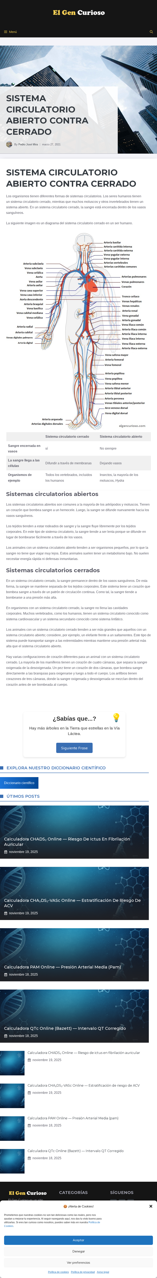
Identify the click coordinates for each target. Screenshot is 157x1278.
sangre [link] (89, 207)
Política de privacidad (83, 1272)
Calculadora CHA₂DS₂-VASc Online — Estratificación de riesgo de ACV (84, 1085)
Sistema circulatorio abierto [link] (121, 436)
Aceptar (78, 1240)
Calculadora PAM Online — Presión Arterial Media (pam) (62, 967)
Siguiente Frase (74, 748)
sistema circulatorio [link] (25, 201)
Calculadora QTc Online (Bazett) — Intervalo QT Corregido (65, 1028)
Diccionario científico (19, 783)
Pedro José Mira (28, 144)
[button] (151, 1206)
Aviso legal (103, 1272)
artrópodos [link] (113, 504)
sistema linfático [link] (110, 619)
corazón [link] (16, 510)
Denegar (78, 1251)
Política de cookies (58, 1272)
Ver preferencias (78, 1263)
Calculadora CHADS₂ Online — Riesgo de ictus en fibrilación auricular (84, 1053)
